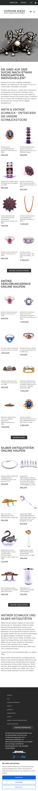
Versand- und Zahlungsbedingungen (17, 720)
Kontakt (23, 2)
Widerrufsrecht (11, 713)
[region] (19, 775)
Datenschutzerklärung (13, 702)
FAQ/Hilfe (9, 706)
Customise (19, 782)
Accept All (19, 777)
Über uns (9, 695)
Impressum (10, 709)
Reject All (19, 787)
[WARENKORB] (31, 2)
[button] (30, 11)
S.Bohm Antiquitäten (12, 723)
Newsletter (13, 2)
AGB (8, 698)
